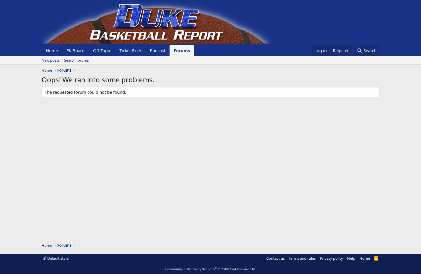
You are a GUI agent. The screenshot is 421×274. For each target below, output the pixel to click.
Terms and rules (302, 258)
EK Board (75, 50)
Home (52, 50)
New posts (51, 60)
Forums (182, 50)
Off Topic (102, 50)
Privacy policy (331, 258)
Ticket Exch (130, 50)
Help (351, 258)
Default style (57, 258)
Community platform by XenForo (210, 269)
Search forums (76, 60)
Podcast (157, 50)
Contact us (275, 258)
